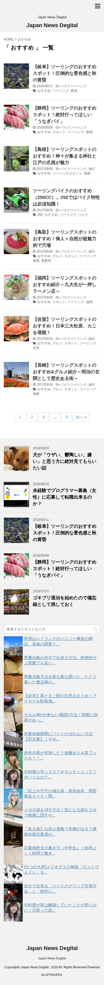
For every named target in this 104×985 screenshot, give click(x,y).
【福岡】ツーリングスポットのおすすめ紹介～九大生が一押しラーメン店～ (64, 284)
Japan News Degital (52, 25)
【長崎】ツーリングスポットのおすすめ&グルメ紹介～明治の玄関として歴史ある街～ (66, 372)
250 (40, 215)
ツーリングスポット (67, 173)
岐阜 (74, 91)
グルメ (57, 256)
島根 (87, 173)
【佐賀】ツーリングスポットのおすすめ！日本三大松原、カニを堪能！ (64, 326)
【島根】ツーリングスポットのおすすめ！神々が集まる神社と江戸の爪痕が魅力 (64, 156)
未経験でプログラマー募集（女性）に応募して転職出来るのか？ (64, 497)
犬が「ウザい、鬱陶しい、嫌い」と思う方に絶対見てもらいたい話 (64, 461)
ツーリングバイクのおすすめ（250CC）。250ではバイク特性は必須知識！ (66, 197)
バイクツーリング (73, 86)
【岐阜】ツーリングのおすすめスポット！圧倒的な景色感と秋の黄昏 (64, 73)
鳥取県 (46, 260)
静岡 (89, 132)
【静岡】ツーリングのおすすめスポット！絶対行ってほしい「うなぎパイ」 (64, 114)
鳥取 (36, 260)
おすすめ (43, 91)
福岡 (89, 302)
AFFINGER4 (53, 975)
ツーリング (61, 91)
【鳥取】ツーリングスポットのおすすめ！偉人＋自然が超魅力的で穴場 (64, 239)
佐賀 (36, 348)
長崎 (36, 394)
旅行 (92, 169)
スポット (59, 132)
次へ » (81, 417)
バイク (83, 215)
